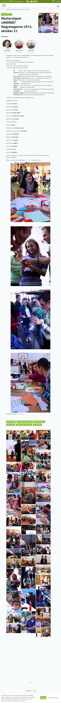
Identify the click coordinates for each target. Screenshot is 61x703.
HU (53, 1)
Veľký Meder (10, 424)
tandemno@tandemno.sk (18, 1)
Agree (43, 697)
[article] (7, 46)
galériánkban (29, 160)
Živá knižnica (37, 424)
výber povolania (39, 421)
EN (59, 1)
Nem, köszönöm (53, 697)
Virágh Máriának (20, 414)
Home (2, 9)
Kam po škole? (11, 421)
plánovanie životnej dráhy (25, 421)
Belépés (30, 682)
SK (56, 1)
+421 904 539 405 (6, 1)
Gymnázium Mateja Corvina (24, 424)
